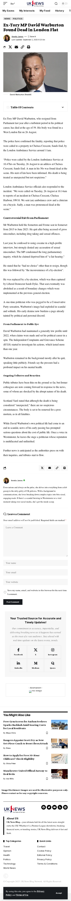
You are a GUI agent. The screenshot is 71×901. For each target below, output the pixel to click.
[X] (35, 652)
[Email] (16, 47)
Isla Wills (10, 779)
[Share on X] (10, 47)
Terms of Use (22, 895)
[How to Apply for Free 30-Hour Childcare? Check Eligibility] (59, 759)
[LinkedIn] (18, 665)
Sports (56, 747)
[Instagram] (52, 652)
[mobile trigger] (6, 3)
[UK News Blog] (35, 3)
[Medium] (35, 665)
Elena (8, 748)
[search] (56, 3)
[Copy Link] (22, 47)
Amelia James (17, 37)
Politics (17, 19)
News (7, 19)
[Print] (28, 47)
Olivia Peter (11, 763)
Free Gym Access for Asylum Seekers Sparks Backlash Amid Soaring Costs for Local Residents (25, 724)
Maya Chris (11, 733)
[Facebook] (18, 652)
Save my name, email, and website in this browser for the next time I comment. (37, 592)
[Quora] (52, 665)
